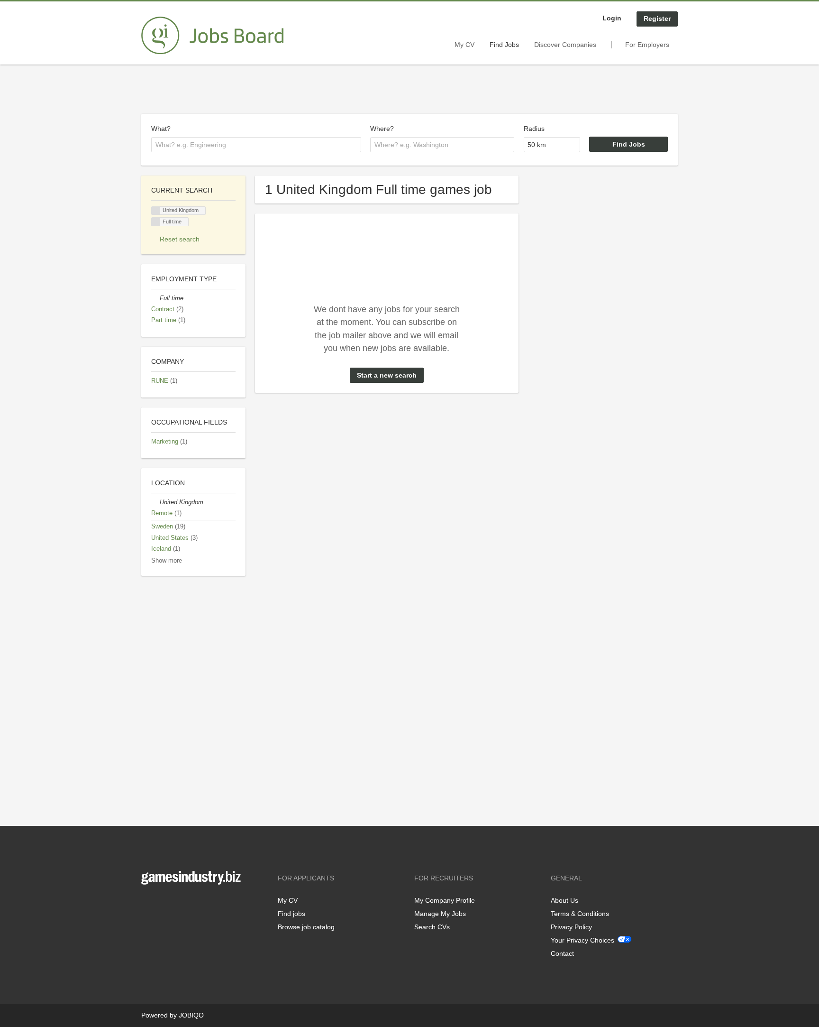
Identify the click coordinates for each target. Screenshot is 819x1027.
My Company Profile (444, 900)
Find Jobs (504, 44)
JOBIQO (191, 1015)
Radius (534, 128)
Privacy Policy (571, 927)
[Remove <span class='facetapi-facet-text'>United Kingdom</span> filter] (156, 211)
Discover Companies (565, 44)
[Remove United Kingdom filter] (155, 502)
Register (657, 18)
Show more (166, 560)
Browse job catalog (306, 927)
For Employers (647, 44)
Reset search (180, 239)
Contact (562, 953)
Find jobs (291, 913)
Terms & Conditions (580, 913)
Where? (382, 128)
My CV (464, 44)
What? (161, 128)
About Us (564, 900)
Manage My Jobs (440, 913)
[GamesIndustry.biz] (212, 36)
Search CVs (432, 927)
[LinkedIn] (178, 904)
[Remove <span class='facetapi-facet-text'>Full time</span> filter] (156, 222)
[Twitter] (164, 904)
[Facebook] (148, 904)
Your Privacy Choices (582, 940)
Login (611, 18)
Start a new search (387, 375)
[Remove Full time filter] (155, 298)
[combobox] (256, 144)
